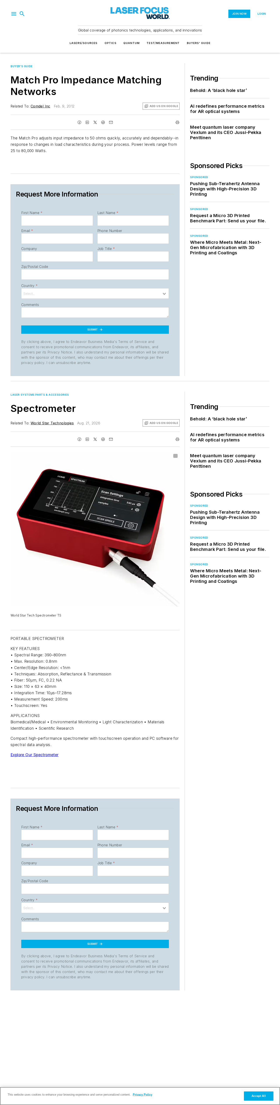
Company (29, 248)
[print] (177, 122)
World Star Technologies (52, 423)
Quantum (131, 43)
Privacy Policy (142, 1094)
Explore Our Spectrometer (34, 754)
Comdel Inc (40, 106)
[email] (111, 122)
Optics (110, 43)
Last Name (108, 213)
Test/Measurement (163, 43)
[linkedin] (87, 122)
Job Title (106, 248)
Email (27, 230)
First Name (31, 213)
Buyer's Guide (21, 66)
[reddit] (103, 122)
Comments (30, 304)
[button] (13, 14)
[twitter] (95, 122)
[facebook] (79, 122)
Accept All (259, 1096)
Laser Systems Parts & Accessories (39, 394)
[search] (22, 14)
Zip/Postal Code (34, 266)
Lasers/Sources (84, 43)
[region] (140, 1096)
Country (29, 285)
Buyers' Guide (199, 43)
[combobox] (95, 293)
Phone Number (109, 230)
